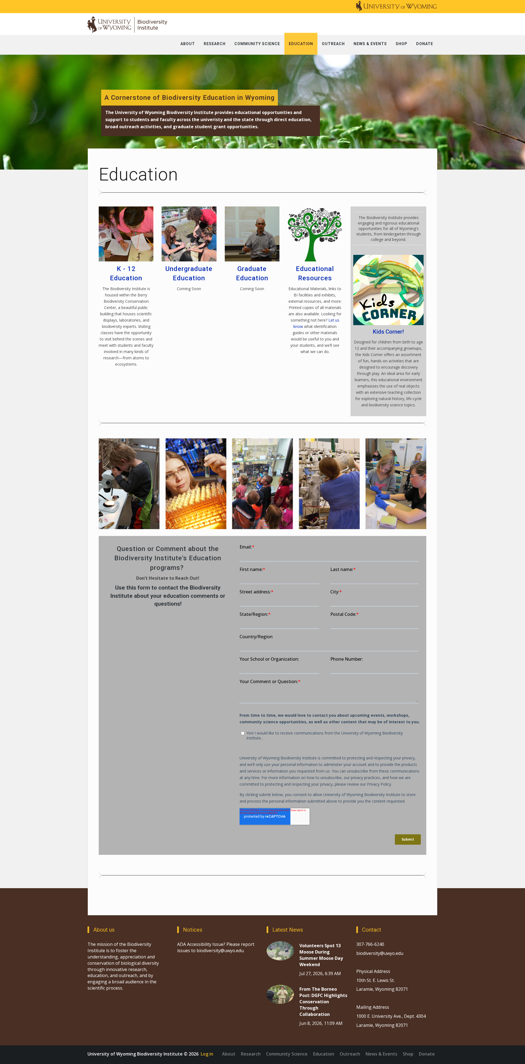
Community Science (287, 1054)
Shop (408, 1054)
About (228, 1054)
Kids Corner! (388, 331)
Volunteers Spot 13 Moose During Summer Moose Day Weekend (321, 955)
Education (323, 1054)
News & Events (381, 1054)
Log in (207, 1054)
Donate (427, 1054)
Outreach (350, 1054)
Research (251, 1054)
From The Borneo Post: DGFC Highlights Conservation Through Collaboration (323, 1001)
